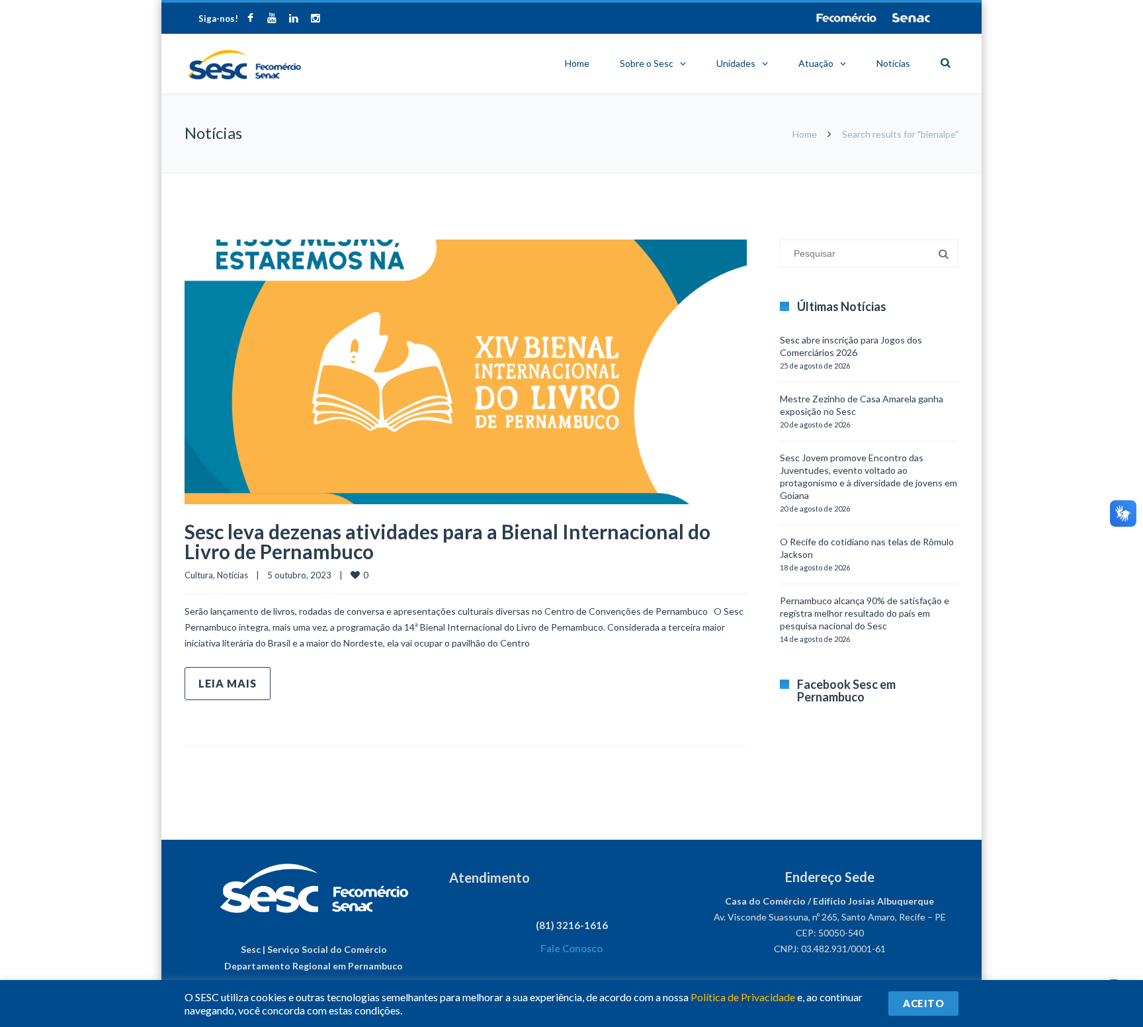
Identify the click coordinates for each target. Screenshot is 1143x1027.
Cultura (199, 575)
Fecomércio (846, 18)
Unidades (735, 63)
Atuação (815, 63)
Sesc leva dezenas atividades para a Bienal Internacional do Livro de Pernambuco (447, 541)
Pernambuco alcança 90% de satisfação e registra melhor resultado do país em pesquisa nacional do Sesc (864, 613)
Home (577, 63)
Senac (911, 18)
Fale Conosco (571, 948)
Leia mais (227, 683)
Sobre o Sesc (646, 63)
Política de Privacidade (743, 997)
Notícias (893, 63)
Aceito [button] (923, 1003)
